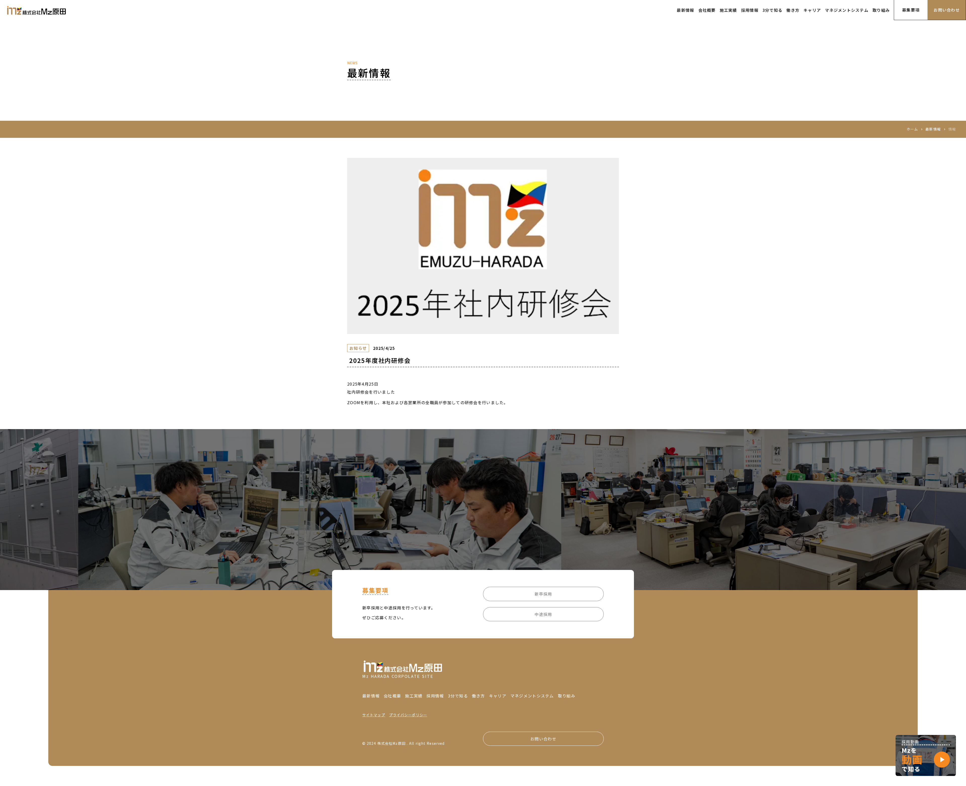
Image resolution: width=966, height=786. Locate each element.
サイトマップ (373, 715)
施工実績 (413, 695)
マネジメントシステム (532, 695)
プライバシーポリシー (408, 715)
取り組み (566, 695)
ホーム (912, 129)
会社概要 (392, 695)
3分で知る (458, 695)
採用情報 (435, 695)
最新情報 (933, 129)
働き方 (478, 695)
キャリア (497, 695)
